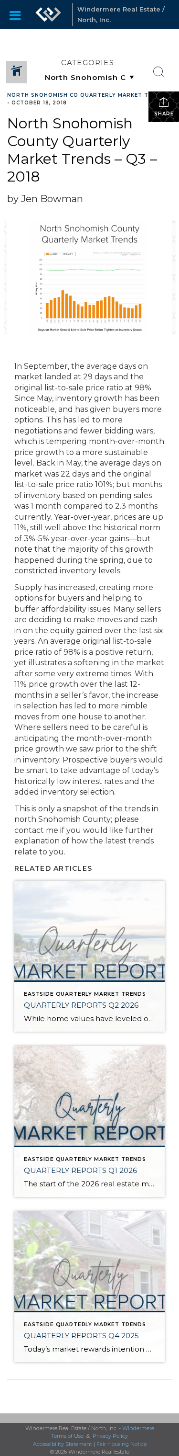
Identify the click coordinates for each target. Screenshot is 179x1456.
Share (164, 114)
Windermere (138, 1428)
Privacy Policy (110, 1436)
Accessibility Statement (62, 1444)
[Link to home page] (48, 14)
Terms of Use (67, 1436)
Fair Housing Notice (121, 1444)
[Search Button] (159, 72)
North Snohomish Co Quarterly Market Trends (88, 95)
